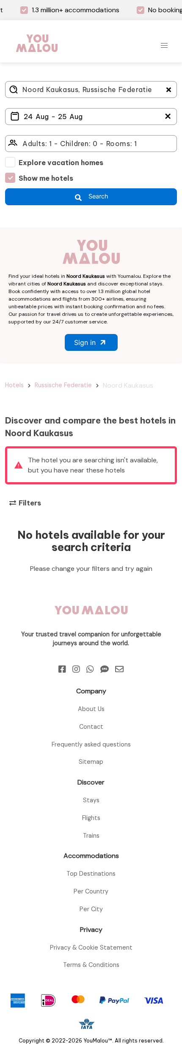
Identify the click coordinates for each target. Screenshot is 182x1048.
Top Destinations (91, 873)
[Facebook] (62, 669)
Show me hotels (46, 178)
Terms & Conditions (91, 965)
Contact (91, 726)
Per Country (91, 891)
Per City (91, 909)
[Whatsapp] (90, 669)
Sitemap (91, 762)
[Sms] (104, 669)
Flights (91, 818)
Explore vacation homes (61, 162)
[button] (164, 46)
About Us (91, 709)
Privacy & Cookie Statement (91, 947)
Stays (91, 800)
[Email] (119, 669)
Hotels (14, 385)
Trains (91, 835)
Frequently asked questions (91, 744)
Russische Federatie (63, 385)
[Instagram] (76, 669)
